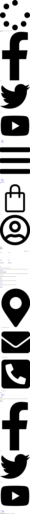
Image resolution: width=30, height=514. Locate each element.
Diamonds (2, 142)
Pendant (2, 141)
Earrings (2, 140)
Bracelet (2, 179)
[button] (15, 160)
